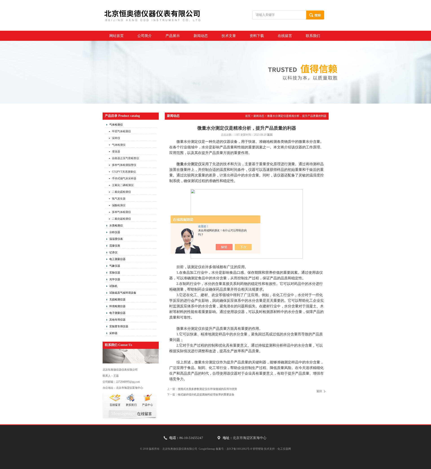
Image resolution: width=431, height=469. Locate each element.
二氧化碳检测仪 (121, 218)
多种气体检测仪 (121, 212)
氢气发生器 (118, 198)
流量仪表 (114, 245)
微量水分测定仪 (189, 164)
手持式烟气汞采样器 (124, 178)
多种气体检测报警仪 (124, 165)
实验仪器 (114, 272)
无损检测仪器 (117, 299)
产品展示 (172, 36)
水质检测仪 (116, 225)
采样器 (113, 333)
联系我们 (313, 36)
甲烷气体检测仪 (121, 131)
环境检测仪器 (117, 306)
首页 (248, 115)
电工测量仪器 (117, 259)
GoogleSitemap (207, 448)
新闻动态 (201, 36)
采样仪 (116, 138)
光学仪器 (114, 279)
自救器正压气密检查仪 (125, 158)
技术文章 (229, 36)
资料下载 (257, 36)
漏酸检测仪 (118, 205)
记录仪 (113, 252)
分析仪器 (114, 232)
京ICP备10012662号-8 (239, 448)
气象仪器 (114, 265)
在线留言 (285, 36)
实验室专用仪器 (118, 326)
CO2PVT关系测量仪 (124, 171)
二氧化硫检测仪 (121, 191)
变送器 (116, 151)
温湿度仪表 (116, 239)
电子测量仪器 (117, 313)
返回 (270, 134)
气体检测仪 (116, 124)
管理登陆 (258, 448)
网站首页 (116, 36)
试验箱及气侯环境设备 (122, 292)
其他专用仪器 (117, 319)
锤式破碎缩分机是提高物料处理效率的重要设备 (206, 394)
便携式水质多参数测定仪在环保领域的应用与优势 (207, 389)
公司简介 (144, 36)
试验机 (113, 286)
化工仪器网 (284, 448)
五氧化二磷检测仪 (123, 185)
